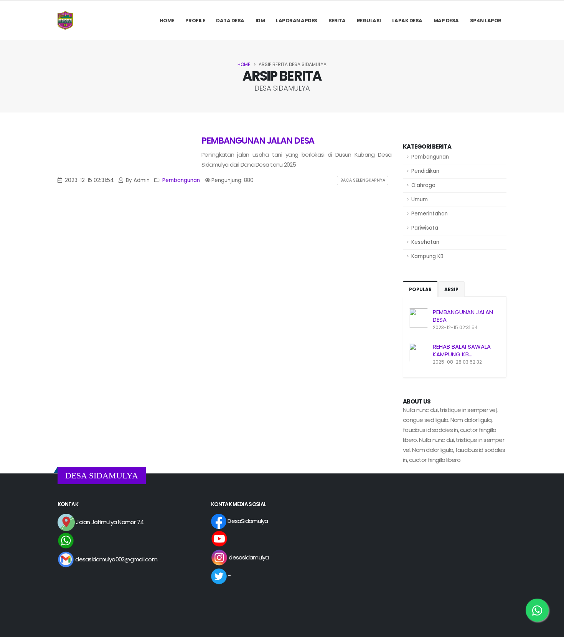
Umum (419, 199)
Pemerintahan (429, 213)
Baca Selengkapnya (362, 180)
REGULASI (369, 20)
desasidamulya (248, 557)
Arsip (451, 289)
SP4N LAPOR (485, 20)
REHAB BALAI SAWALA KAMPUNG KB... (462, 350)
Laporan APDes (296, 20)
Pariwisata (424, 228)
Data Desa (230, 20)
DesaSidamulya (247, 521)
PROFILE (195, 20)
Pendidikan (425, 171)
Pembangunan (430, 156)
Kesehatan (425, 242)
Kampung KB (427, 256)
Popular (420, 289)
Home (167, 20)
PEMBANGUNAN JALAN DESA (463, 316)
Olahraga (423, 185)
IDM (260, 20)
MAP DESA (446, 20)
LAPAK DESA (407, 20)
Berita (337, 20)
